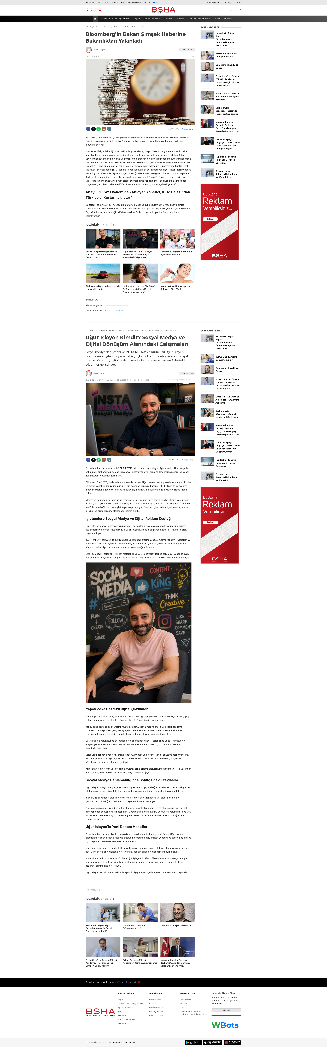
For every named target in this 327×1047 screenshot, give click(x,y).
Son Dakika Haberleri (199, 18)
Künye (107, 2)
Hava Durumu (155, 1000)
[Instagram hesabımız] (96, 10)
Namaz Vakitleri (156, 1007)
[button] (95, 19)
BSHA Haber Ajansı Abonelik (131, 2)
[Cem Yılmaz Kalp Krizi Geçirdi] (207, 70)
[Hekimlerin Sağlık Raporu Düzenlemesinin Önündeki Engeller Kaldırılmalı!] (207, 38)
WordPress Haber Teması (122, 1042)
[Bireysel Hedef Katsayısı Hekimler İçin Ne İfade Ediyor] (207, 176)
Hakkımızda (90, 2)
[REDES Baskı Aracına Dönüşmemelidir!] (207, 59)
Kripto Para (154, 1004)
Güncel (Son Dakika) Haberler (115, 18)
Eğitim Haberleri (152, 18)
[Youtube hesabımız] (100, 10)
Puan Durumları (156, 1015)
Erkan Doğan (99, 50)
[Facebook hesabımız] (87, 10)
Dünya (216, 18)
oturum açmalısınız (114, 310)
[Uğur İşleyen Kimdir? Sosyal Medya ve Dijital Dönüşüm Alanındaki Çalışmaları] (140, 238)
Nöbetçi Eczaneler (157, 1011)
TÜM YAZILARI (187, 50)
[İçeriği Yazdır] (109, 129)
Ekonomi (168, 18)
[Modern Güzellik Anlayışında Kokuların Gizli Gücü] (177, 273)
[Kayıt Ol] (231, 10)
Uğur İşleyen (94, 890)
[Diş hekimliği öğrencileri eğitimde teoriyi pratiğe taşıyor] (207, 113)
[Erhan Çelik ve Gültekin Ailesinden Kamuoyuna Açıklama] (207, 99)
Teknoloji (180, 18)
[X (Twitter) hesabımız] (92, 10)
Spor (120, 1011)
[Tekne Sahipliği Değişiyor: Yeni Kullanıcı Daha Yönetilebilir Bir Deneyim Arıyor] (103, 238)
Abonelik (228, 18)
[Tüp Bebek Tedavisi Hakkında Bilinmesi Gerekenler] (207, 162)
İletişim (100, 2)
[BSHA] (163, 13)
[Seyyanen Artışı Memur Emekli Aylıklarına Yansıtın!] (177, 238)
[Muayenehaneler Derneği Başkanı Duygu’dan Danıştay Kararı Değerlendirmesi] (207, 127)
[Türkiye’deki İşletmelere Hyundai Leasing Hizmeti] (103, 273)
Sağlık (137, 18)
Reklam (115, 2)
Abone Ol (226, 1010)
